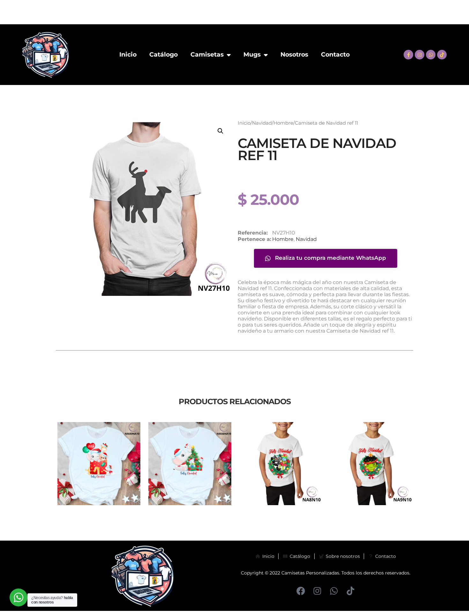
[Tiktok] (442, 54)
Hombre (283, 123)
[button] (220, 131)
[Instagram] (419, 54)
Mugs (252, 54)
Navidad (262, 123)
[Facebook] (300, 591)
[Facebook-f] (408, 54)
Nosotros (294, 54)
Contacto (335, 54)
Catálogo (163, 54)
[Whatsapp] (430, 54)
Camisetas (207, 54)
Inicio (128, 54)
